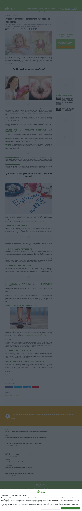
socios (13, 497)
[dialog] (41, 500)
